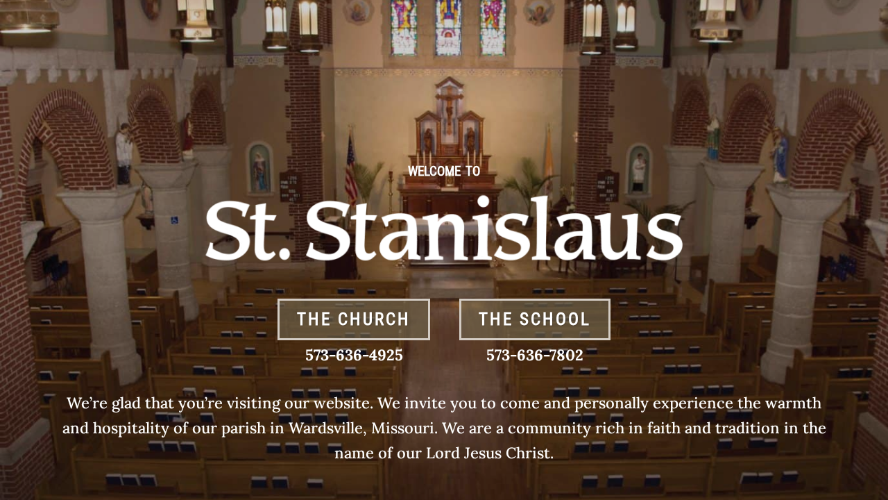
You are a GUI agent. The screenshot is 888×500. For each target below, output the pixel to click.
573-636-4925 (354, 355)
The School (535, 319)
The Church (354, 319)
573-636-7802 (534, 355)
